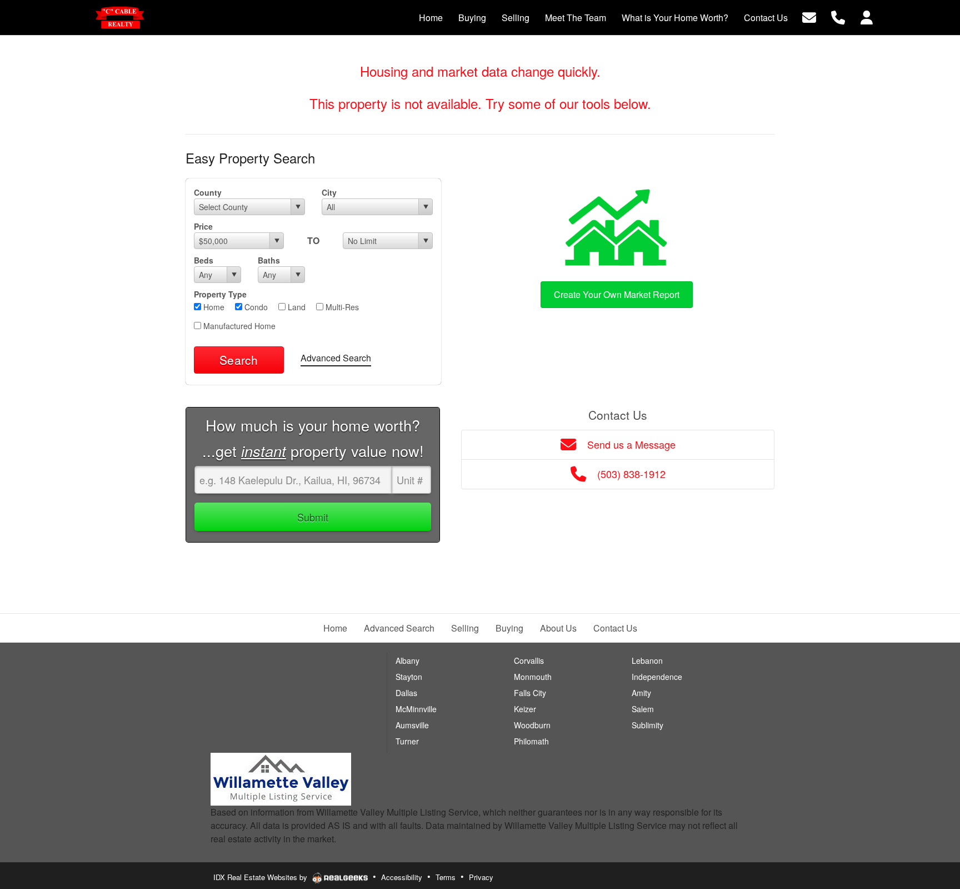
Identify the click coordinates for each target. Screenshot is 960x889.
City (329, 192)
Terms (446, 877)
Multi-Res (341, 306)
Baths (269, 260)
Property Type (220, 294)
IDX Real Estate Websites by (261, 877)
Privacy (481, 877)
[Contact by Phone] (838, 16)
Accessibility (401, 877)
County (208, 192)
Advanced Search (336, 357)
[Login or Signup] (867, 16)
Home (212, 306)
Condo (255, 306)
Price (203, 226)
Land (296, 306)
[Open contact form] (809, 16)
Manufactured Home (238, 325)
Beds (203, 260)
